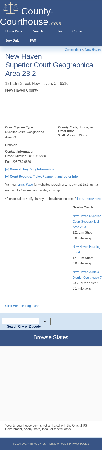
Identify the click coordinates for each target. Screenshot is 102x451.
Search (38, 31)
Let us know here (89, 199)
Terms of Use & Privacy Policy (68, 443)
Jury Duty (12, 40)
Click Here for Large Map (22, 306)
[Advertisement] (43, 108)
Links (58, 31)
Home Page (13, 31)
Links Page (25, 184)
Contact (78, 31)
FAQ (33, 40)
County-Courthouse (27, 16)
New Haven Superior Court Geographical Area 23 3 (87, 221)
